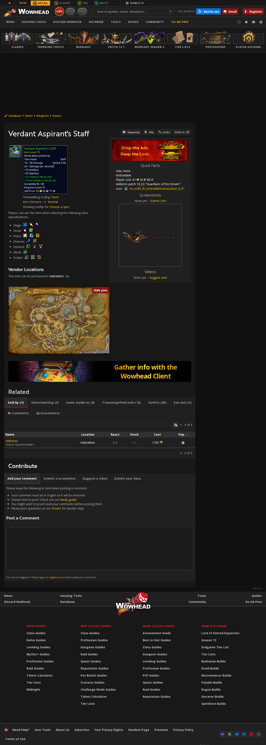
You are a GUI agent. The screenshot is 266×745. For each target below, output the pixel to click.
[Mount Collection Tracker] (99, 371)
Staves (56, 116)
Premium (161, 730)
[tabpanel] (99, 438)
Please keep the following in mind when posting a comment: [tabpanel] (54, 532)
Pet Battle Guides (94, 675)
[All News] (9, 3)
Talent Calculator (40, 675)
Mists (104, 3)
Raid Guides (35, 668)
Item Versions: (33, 202)
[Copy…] (176, 425)
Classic (65, 3)
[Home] (27, 11)
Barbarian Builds (213, 661)
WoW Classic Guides (159, 626)
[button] (54, 312)
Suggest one (157, 278)
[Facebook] (244, 734)
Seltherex (11, 441)
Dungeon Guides (93, 647)
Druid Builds (210, 668)
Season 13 (208, 640)
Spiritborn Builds (213, 704)
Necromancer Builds (216, 675)
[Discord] (222, 734)
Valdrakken (56, 276)
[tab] (16, 402)
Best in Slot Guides (157, 640)
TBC (85, 3)
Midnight (33, 689)
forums (56, 508)
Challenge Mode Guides (98, 689)
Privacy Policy (183, 730)
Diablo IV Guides (214, 626)
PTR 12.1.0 (70, 11)
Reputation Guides (94, 668)
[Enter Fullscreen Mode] (239, 22)
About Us (62, 730)
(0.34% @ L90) (44, 176)
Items (29, 116)
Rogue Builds (211, 689)
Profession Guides (40, 661)
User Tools (42, 730)
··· (115, 3)
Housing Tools (71, 596)
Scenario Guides (93, 682)
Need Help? (20, 730)
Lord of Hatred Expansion (220, 633)
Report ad (257, 588)
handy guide (68, 500)
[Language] (261, 22)
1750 (155, 443)
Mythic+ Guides (38, 654)
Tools (202, 596)
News (10, 22)
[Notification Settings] (246, 22)
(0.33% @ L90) (48, 180)
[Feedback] (253, 22)
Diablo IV (137, 3)
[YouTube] (251, 734)
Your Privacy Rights (108, 730)
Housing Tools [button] (34, 22)
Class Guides (36, 633)
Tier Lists (34, 682)
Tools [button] (116, 22)
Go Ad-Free (180, 22)
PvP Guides (151, 675)
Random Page (138, 730)
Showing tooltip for (36, 207)
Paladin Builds (211, 682)
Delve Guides (36, 640)
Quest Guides (91, 661)
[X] (230, 734)
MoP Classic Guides (96, 626)
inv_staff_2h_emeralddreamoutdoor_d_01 (157, 189)
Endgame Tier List (215, 647)
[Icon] (15, 151)
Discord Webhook (67, 22)
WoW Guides (36, 626)
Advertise (82, 730)
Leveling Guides (38, 647)
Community (155, 22)
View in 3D (182, 132)
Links (166, 132)
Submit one (158, 201)
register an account (60, 577)
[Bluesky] (237, 734)
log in (42, 577)
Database (96, 22)
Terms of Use (15, 739)
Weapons (42, 116)
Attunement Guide (157, 633)
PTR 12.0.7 (82, 11)
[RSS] (259, 734)
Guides (133, 22)
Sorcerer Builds (212, 697)
